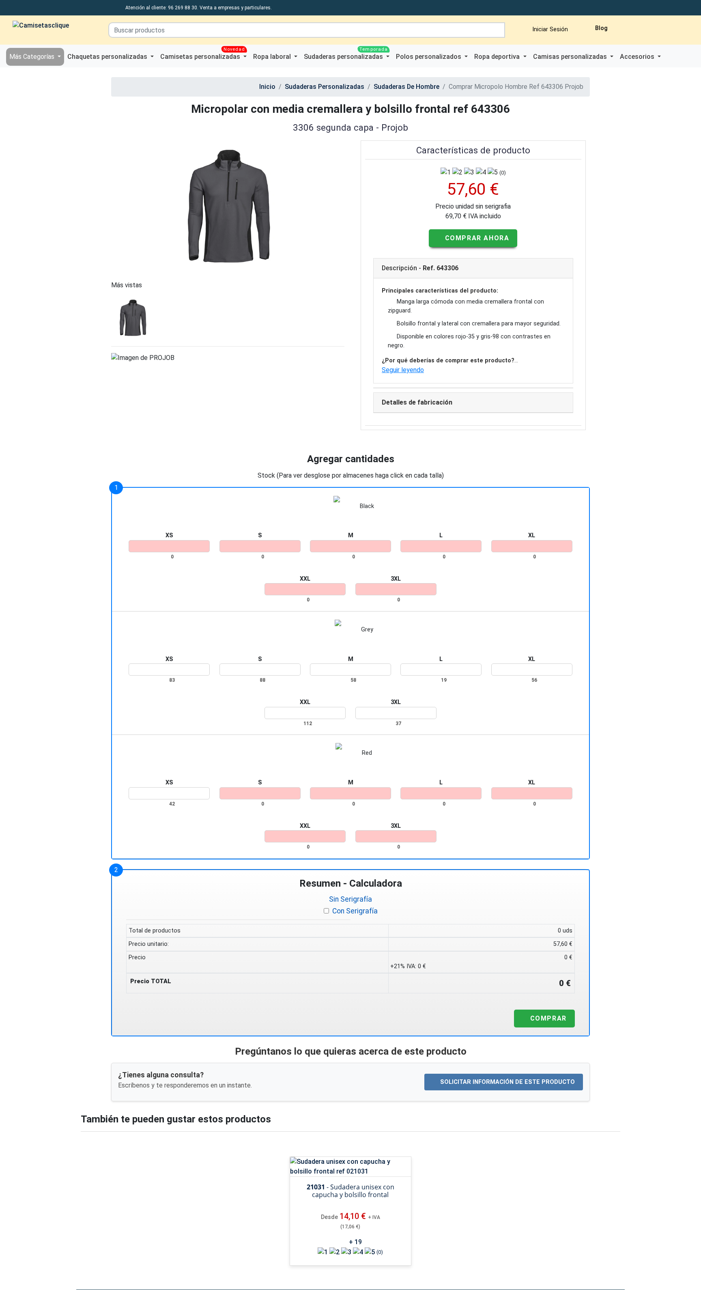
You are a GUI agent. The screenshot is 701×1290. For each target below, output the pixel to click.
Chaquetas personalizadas (108, 56)
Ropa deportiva (497, 56)
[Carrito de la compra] (650, 27)
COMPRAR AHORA (476, 238)
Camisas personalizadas (571, 56)
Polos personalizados (429, 56)
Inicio (267, 86)
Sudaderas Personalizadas (324, 86)
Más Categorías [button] (32, 56)
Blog (600, 28)
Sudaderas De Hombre (406, 86)
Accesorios (638, 56)
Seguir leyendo (403, 370)
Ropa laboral (272, 56)
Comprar (547, 1018)
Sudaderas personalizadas (346, 54)
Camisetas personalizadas (202, 54)
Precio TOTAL (150, 981)
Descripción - (420, 268)
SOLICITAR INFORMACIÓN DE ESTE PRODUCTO (507, 1082)
